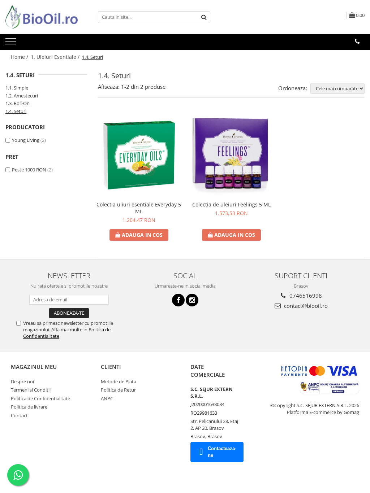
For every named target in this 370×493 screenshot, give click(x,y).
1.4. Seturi (15, 111)
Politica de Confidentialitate (40, 398)
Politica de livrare (29, 406)
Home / (20, 56)
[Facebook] (178, 300)
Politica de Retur (118, 390)
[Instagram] (192, 300)
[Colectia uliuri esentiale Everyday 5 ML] (138, 154)
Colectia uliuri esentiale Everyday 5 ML (138, 208)
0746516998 (305, 295)
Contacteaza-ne (222, 452)
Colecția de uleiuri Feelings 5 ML (231, 204)
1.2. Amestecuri (21, 95)
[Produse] (11, 43)
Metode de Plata (118, 381)
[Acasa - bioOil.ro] (41, 17)
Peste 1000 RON (29, 169)
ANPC (107, 398)
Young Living (25, 140)
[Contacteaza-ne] (357, 41)
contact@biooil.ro (305, 305)
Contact (19, 415)
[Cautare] (203, 17)
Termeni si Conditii (31, 390)
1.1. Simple (16, 87)
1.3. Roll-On (17, 103)
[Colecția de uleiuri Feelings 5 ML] (231, 154)
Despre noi (22, 381)
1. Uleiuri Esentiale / (56, 56)
